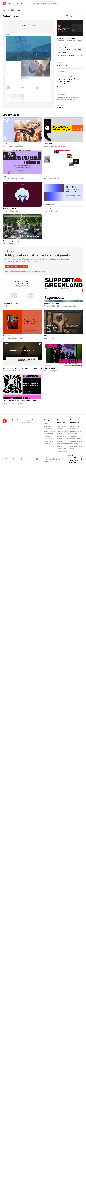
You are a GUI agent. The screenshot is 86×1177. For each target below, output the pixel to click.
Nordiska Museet (9, 208)
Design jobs (48, 428)
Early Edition (12, 403)
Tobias (20, 338)
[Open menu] (82, 3)
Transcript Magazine (11, 304)
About (46, 423)
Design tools (48, 441)
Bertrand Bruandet (25, 422)
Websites (6, 10)
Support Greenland (51, 304)
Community (61, 84)
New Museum (49, 368)
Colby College (15, 10)
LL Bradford (53, 211)
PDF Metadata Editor (73, 457)
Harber (20, 403)
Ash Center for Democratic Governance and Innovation (22, 368)
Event (59, 74)
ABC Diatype (49, 338)
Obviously (13, 179)
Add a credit (64, 65)
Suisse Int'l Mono (16, 146)
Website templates (63, 431)
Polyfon (5, 176)
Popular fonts (61, 436)
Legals (46, 457)
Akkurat (47, 371)
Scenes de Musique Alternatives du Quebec (20, 401)
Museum (60, 89)
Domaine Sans (8, 211)
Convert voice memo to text (73, 461)
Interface (47, 208)
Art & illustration (63, 81)
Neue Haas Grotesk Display (67, 306)
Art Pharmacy (8, 144)
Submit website (49, 431)
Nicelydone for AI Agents (66, 38)
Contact (47, 443)
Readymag (48, 144)
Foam (46, 176)
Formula (6, 179)
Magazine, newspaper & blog (68, 79)
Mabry (16, 211)
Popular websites (63, 433)
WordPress (61, 108)
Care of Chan (8, 336)
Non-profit (61, 86)
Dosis (5, 403)
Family (5, 306)
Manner (5, 243)
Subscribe (47, 426)
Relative (12, 243)
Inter (46, 211)
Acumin (5, 146)
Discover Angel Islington (12, 241)
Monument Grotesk (51, 179)
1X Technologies (50, 336)
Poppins (21, 179)
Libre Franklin (62, 47)
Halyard (5, 371)
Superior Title (14, 371)
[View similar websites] (67, 16)
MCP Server (48, 438)
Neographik (55, 371)
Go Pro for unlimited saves (16, 266)
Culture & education (65, 76)
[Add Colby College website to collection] (72, 16)
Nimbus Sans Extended (66, 50)
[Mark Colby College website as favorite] (77, 16)
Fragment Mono (50, 306)
